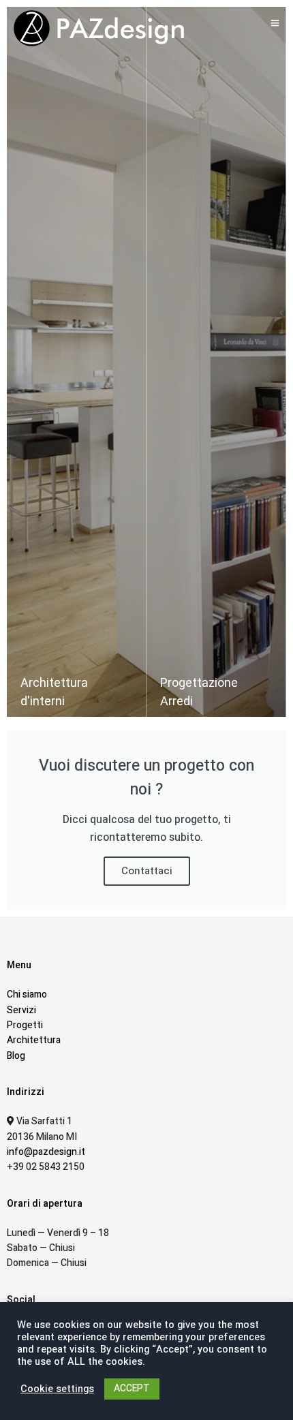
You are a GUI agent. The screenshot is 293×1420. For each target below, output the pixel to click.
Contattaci (146, 870)
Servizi (21, 1010)
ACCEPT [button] (132, 1388)
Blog (16, 1056)
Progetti (25, 1025)
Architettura (34, 1040)
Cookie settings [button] (57, 1389)
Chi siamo (27, 994)
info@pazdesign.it (46, 1152)
